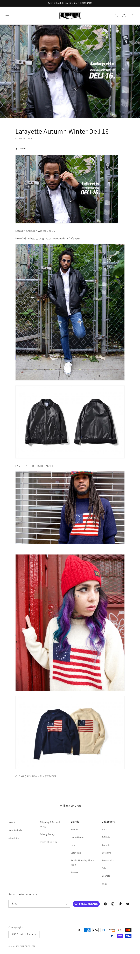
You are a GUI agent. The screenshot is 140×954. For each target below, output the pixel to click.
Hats (104, 829)
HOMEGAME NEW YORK (26, 946)
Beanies (106, 875)
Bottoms (106, 852)
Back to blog (72, 805)
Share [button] (22, 148)
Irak (73, 845)
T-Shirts (106, 837)
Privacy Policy (47, 834)
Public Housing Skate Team (82, 862)
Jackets (106, 845)
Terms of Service (49, 841)
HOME (12, 822)
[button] (7, 15)
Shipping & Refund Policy (50, 824)
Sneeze (75, 872)
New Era (75, 829)
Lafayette (76, 852)
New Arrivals (15, 830)
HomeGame (77, 837)
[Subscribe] (66, 904)
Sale (104, 868)
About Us (14, 838)
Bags (104, 883)
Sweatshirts (108, 860)
